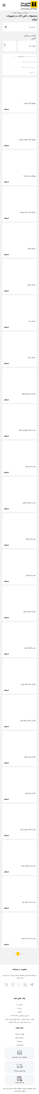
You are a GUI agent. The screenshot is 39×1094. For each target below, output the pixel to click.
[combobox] (18, 56)
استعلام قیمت (19, 1045)
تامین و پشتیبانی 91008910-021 (19, 1015)
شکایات (19, 1012)
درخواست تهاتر (19, 1038)
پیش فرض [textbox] (21, 56)
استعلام (6, 109)
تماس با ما (20, 1004)
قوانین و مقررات (19, 1034)
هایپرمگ (19, 1041)
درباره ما (19, 1008)
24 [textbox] (22, 67)
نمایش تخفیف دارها (27, 62)
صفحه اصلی (34, 13)
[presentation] (34, 47)
